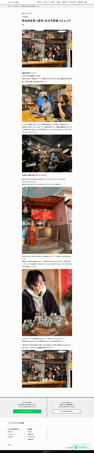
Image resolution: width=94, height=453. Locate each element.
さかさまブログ (72, 2)
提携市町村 (80, 2)
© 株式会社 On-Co (47, 451)
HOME (9, 6)
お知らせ (59, 2)
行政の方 (53, 2)
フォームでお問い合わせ (66, 411)
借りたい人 (39, 2)
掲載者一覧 (65, 2)
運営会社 (9, 444)
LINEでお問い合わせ (26, 411)
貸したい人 (46, 2)
